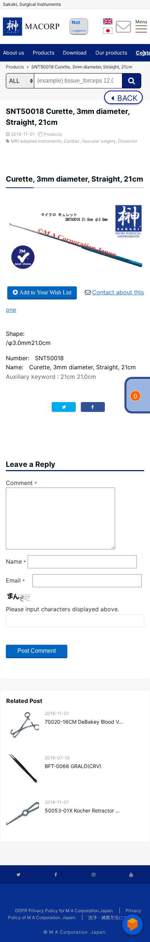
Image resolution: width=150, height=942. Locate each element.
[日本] (107, 32)
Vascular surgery (99, 141)
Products (43, 52)
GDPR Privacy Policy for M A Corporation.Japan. (64, 910)
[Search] (131, 80)
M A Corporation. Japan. (78, 932)
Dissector (127, 141)
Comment (21, 482)
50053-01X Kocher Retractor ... (82, 810)
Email (15, 580)
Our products (111, 52)
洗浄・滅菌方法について (112, 917)
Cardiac (72, 141)
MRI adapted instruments (36, 141)
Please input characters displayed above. (62, 609)
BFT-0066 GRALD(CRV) (73, 766)
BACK (126, 98)
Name (16, 561)
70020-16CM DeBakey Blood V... (84, 722)
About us (13, 52)
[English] (107, 22)
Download (75, 52)
